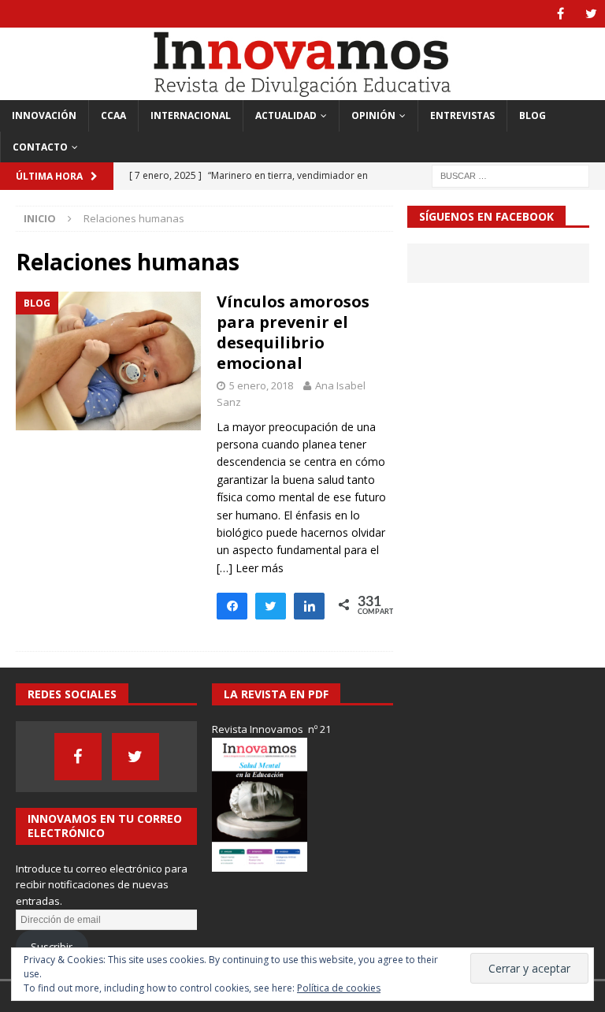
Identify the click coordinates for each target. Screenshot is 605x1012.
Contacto (40, 147)
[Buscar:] (510, 174)
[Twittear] (270, 605)
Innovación (44, 115)
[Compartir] (309, 605)
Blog (532, 115)
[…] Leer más (250, 567)
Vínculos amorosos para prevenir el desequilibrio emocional (293, 332)
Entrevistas (462, 115)
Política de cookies (338, 988)
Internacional (190, 115)
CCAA (113, 115)
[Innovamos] (302, 91)
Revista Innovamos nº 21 (271, 729)
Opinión (373, 115)
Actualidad (286, 115)
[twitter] (591, 14)
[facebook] (560, 14)
